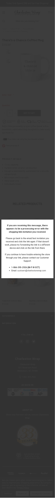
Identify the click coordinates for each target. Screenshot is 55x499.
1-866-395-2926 (19, 267)
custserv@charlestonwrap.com (31, 270)
